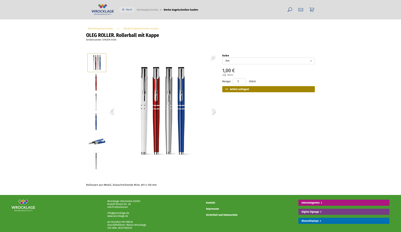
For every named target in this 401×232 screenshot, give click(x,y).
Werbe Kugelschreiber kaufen (141, 28)
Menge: (239, 81)
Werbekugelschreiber (148, 9)
